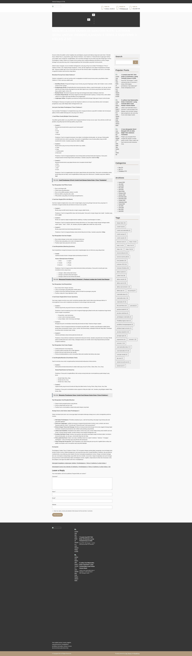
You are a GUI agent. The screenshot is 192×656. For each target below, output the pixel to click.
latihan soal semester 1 (123, 286)
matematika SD (121, 302)
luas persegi (131, 290)
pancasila (133, 305)
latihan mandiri (121, 271)
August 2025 (122, 204)
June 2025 (121, 207)
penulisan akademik (123, 332)
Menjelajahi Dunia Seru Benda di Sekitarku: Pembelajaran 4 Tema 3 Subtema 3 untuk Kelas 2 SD (81, 466)
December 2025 (122, 196)
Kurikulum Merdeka (123, 268)
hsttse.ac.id (125, 8)
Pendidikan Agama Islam (124, 320)
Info (119, 169)
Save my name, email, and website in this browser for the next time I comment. (73, 511)
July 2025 (121, 205)
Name (54, 491)
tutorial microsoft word (123, 362)
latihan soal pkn (121, 279)
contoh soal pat (121, 234)
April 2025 (121, 211)
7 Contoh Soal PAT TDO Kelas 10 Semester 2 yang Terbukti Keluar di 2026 (129, 76)
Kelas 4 (119, 249)
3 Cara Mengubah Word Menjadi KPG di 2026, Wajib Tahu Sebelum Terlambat (128, 131)
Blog (120, 167)
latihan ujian (120, 290)
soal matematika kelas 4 (123, 347)
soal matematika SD (123, 350)
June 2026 (121, 185)
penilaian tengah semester (124, 328)
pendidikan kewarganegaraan (125, 324)
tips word (120, 358)
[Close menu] (93, 15)
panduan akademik (122, 309)
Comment (55, 476)
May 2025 (121, 209)
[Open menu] (88, 19)
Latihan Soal (121, 275)
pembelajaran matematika (124, 317)
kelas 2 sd (120, 245)
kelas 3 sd (130, 245)
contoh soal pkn (121, 238)
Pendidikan (121, 171)
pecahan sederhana (122, 313)
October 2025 (122, 200)
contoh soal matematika (123, 230)
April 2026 (121, 189)
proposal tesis (121, 339)
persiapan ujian (121, 335)
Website (54, 504)
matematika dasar (122, 294)
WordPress (137, 653)
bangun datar (121, 223)
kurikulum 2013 (122, 264)
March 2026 (121, 191)
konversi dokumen (122, 253)
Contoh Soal (121, 226)
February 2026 (122, 193)
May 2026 (121, 187)
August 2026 (122, 182)
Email (54, 498)
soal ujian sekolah (122, 354)
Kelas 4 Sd (129, 249)
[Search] (135, 62)
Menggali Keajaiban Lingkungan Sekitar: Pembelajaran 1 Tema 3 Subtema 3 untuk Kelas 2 (79, 463)
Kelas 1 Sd (132, 241)
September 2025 (123, 202)
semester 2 (121, 343)
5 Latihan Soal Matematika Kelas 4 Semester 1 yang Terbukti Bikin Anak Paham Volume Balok (129, 102)
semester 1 (132, 339)
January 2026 (122, 195)
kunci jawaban (121, 260)
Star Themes (128, 653)
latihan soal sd (121, 283)
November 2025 (122, 198)
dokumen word (121, 241)
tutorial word (120, 365)
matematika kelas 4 (122, 298)
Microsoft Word (122, 305)
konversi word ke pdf (123, 256)
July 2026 (121, 184)
